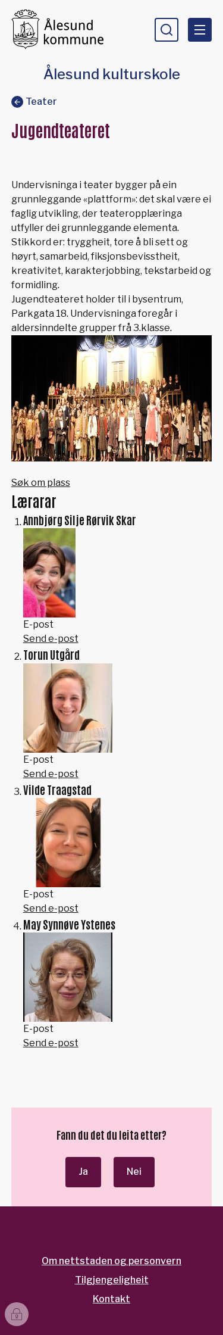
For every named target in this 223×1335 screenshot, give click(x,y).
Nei (134, 1171)
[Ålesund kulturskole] (62, 29)
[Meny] (200, 30)
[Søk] (166, 30)
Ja (83, 1171)
